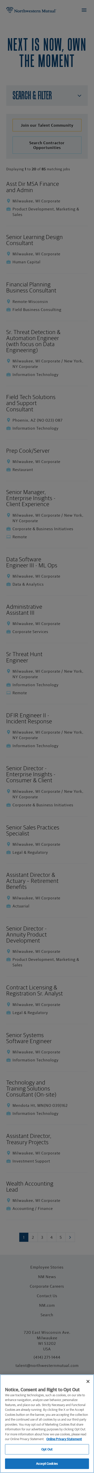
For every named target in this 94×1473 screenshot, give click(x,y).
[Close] (87, 1381)
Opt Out (47, 1449)
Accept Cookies (47, 1463)
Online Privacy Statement (64, 1439)
